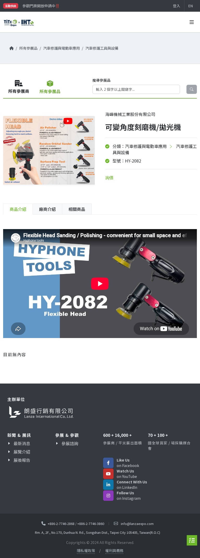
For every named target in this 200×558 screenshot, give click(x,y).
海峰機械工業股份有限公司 (130, 114)
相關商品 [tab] (76, 209)
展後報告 (22, 460)
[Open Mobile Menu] (192, 22)
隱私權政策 (86, 550)
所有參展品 (28, 48)
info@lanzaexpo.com (137, 523)
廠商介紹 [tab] (47, 209)
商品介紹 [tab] (18, 209)
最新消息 (22, 443)
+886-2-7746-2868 (61, 523)
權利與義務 (114, 550)
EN (190, 5)
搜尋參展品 (101, 80)
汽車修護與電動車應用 (61, 48)
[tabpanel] (100, 291)
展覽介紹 (22, 452)
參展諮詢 (69, 443)
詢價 (109, 177)
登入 (176, 5)
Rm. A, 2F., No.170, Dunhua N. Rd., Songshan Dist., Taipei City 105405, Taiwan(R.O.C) (97, 532)
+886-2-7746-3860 (90, 523)
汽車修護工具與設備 (101, 48)
